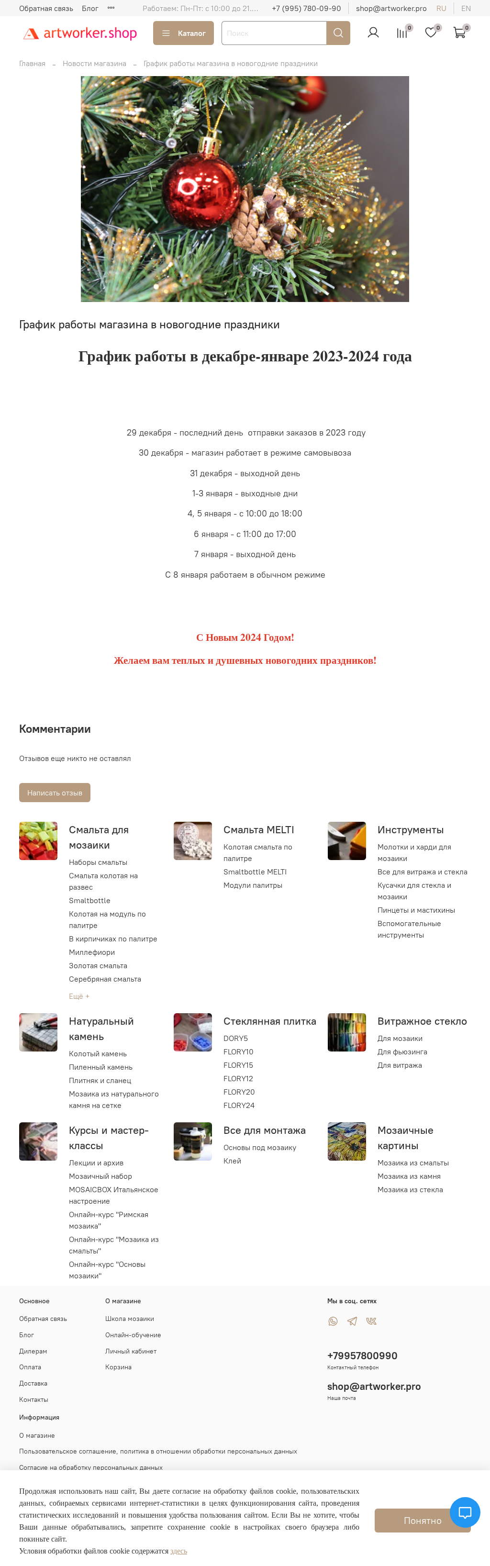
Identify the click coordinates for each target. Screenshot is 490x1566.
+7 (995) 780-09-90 (306, 8)
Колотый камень (98, 1053)
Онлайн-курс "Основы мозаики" (107, 1269)
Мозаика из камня (409, 1176)
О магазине (37, 1435)
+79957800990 (362, 1355)
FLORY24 (239, 1105)
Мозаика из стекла (410, 1189)
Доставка (33, 1383)
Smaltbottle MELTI (255, 871)
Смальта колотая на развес (103, 881)
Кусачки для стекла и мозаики (414, 890)
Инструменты (411, 829)
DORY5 (235, 1038)
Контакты (33, 1399)
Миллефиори (92, 952)
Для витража (400, 1065)
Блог (90, 8)
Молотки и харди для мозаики (414, 852)
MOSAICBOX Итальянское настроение (113, 1195)
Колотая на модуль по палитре (107, 919)
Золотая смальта (98, 965)
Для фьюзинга (402, 1051)
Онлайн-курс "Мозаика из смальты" (114, 1244)
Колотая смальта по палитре (257, 852)
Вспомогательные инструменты (409, 929)
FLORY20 (239, 1091)
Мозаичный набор (100, 1176)
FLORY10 (238, 1051)
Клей (232, 1160)
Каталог (192, 33)
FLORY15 (238, 1065)
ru (441, 8)
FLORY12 (238, 1078)
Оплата (30, 1367)
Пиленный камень (101, 1067)
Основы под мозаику (259, 1147)
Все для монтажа (264, 1130)
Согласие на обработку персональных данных (91, 1467)
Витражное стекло (422, 1021)
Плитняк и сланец (100, 1080)
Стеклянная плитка (269, 1021)
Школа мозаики (129, 1318)
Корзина (118, 1367)
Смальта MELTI (258, 829)
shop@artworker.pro (391, 8)
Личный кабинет (130, 1351)
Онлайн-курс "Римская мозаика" (108, 1219)
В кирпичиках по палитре (113, 938)
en (466, 8)
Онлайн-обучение (133, 1335)
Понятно (423, 1520)
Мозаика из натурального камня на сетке (114, 1099)
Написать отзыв (54, 792)
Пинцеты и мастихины (416, 910)
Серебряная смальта (105, 979)
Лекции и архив (96, 1162)
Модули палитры (252, 885)
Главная (32, 63)
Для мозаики (400, 1038)
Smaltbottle (90, 900)
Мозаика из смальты (413, 1162)
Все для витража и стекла (423, 871)
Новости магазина (94, 63)
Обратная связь (46, 8)
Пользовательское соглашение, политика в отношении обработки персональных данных (158, 1451)
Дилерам (33, 1351)
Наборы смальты (98, 862)
